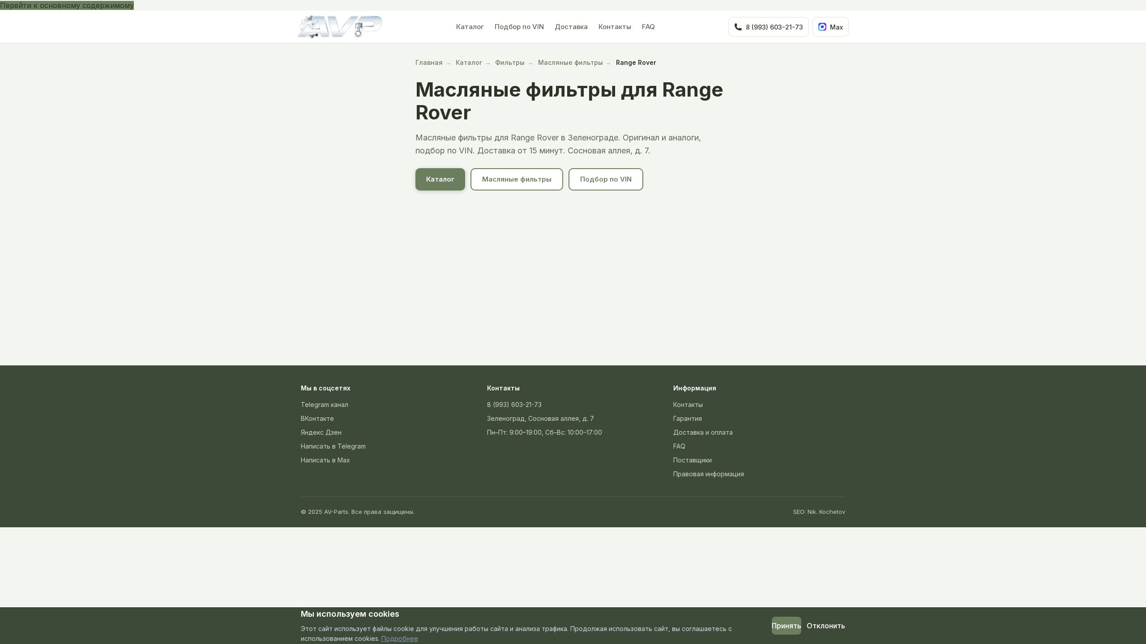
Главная (429, 62)
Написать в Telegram (333, 446)
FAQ (648, 26)
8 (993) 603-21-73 (514, 404)
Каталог (470, 26)
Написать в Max (325, 460)
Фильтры (510, 62)
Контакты (615, 26)
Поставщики (692, 460)
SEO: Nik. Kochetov (819, 511)
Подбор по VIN (519, 26)
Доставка (571, 26)
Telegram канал (324, 404)
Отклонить (826, 625)
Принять (786, 625)
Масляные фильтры (570, 62)
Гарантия (687, 418)
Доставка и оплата (703, 432)
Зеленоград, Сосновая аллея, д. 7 (540, 418)
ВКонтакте (317, 418)
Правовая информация (708, 474)
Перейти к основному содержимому (67, 5)
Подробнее (399, 638)
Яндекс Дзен (321, 432)
